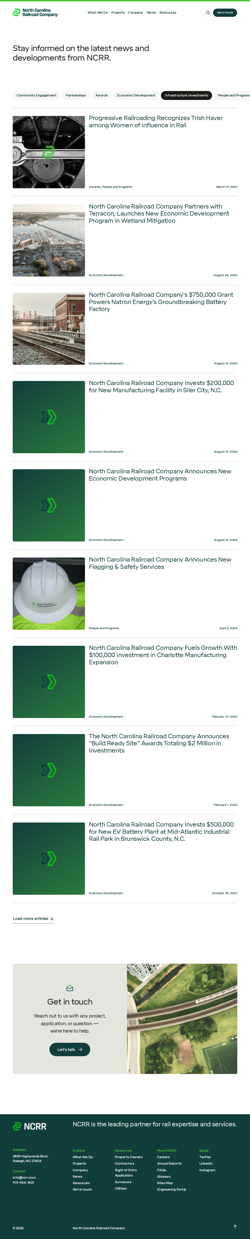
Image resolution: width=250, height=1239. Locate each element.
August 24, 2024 (225, 275)
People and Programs (117, 187)
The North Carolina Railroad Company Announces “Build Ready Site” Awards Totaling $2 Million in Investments (159, 743)
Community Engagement (36, 95)
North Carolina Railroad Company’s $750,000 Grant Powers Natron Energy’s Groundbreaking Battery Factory (49, 329)
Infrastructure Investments (186, 95)
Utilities (120, 1188)
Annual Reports (169, 1163)
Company (135, 12)
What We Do (98, 12)
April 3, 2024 (228, 628)
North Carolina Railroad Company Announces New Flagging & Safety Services (49, 594)
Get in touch (225, 12)
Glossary (164, 1176)
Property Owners (128, 1157)
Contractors (124, 1163)
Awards (101, 95)
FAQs (161, 1170)
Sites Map (165, 1183)
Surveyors (123, 1182)
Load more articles (30, 918)
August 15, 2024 (225, 363)
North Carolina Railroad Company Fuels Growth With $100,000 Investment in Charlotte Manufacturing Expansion (163, 655)
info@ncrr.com (24, 1177)
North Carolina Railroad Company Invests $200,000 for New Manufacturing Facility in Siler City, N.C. (161, 386)
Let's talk (66, 1049)
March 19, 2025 (227, 186)
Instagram (207, 1170)
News (151, 12)
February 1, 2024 (226, 804)
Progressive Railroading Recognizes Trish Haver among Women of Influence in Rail (156, 121)
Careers (163, 1157)
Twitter (205, 1157)
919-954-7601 (23, 1183)
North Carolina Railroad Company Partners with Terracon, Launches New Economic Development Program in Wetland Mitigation (49, 240)
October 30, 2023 (225, 893)
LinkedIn (206, 1163)
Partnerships (76, 95)
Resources (167, 12)
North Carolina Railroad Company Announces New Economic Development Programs (160, 475)
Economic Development (136, 95)
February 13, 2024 (224, 716)
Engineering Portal (171, 1189)
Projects (117, 12)
